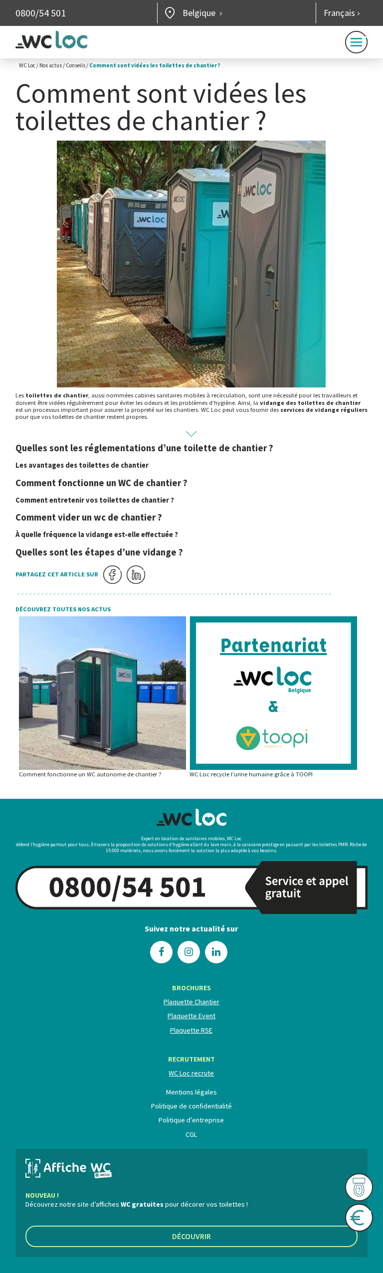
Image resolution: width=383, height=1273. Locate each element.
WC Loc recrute (191, 1073)
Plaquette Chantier (191, 1001)
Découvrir (191, 1236)
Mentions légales (191, 1092)
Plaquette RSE (191, 1030)
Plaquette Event (191, 1015)
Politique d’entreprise (191, 1119)
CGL (191, 1134)
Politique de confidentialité (191, 1105)
